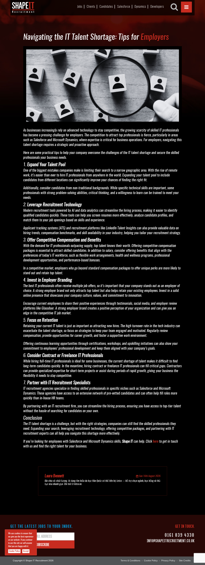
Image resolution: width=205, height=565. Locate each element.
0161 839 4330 (180, 535)
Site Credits (185, 560)
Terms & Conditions (130, 560)
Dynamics (140, 6)
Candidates (106, 6)
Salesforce (123, 6)
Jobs (79, 6)
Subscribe (42, 544)
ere (156, 441)
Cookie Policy (151, 560)
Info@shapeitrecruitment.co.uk (171, 540)
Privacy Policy (168, 560)
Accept (26, 551)
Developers (157, 6)
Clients (91, 6)
